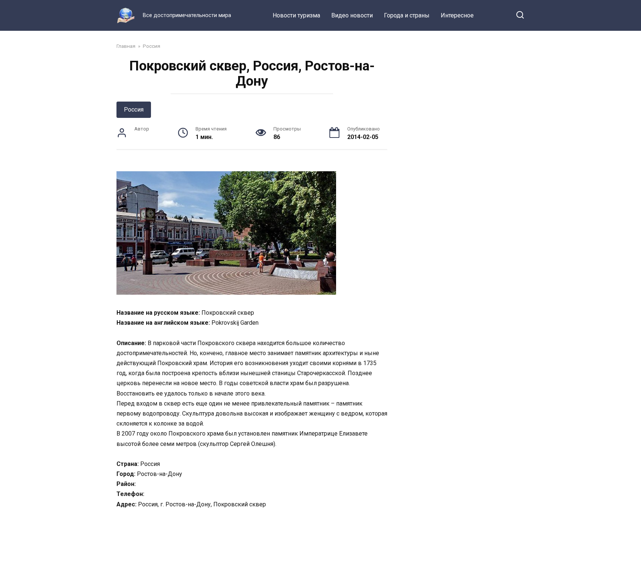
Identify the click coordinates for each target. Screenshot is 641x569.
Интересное (457, 15)
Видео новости (352, 15)
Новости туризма (296, 15)
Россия (134, 109)
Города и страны (407, 15)
